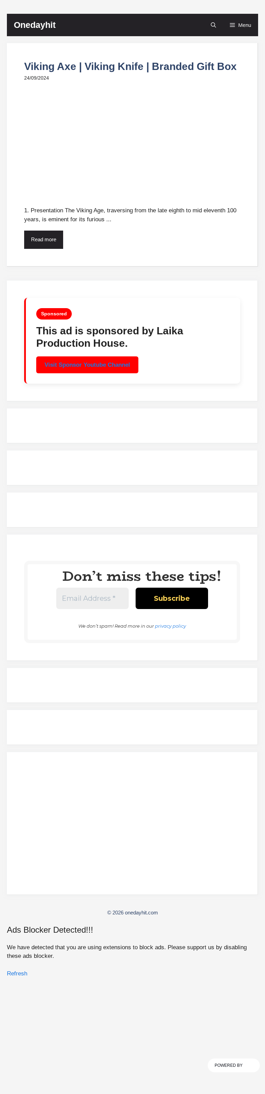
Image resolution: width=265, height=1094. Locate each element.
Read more (43, 239)
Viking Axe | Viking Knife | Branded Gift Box (130, 66)
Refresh (17, 973)
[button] (213, 25)
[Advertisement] (132, 826)
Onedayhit (35, 25)
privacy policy (170, 626)
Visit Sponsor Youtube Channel (87, 365)
